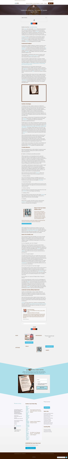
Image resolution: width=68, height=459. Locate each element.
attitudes (24, 118)
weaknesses (36, 55)
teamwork (43, 194)
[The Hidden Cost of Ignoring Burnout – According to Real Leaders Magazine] (28, 434)
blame (28, 281)
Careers (15, 422)
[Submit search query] (46, 323)
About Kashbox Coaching (18, 420)
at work (29, 145)
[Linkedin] (15, 428)
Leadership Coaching (33, 27)
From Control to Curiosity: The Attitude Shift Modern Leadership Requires (35, 411)
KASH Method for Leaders (48, 415)
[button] (31, 23)
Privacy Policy (41, 453)
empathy (23, 250)
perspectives (24, 201)
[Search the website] (34, 323)
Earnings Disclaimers (49, 453)
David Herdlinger (34, 7)
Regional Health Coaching (48, 422)
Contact (47, 0)
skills (33, 71)
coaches (40, 216)
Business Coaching (47, 416)
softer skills (31, 55)
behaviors (37, 172)
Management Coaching (48, 431)
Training (23, 302)
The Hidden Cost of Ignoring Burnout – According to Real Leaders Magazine (35, 433)
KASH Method (16, 421)
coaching (27, 41)
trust (24, 133)
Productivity (25, 119)
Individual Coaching (47, 421)
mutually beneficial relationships (32, 230)
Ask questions (24, 262)
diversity (37, 31)
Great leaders (41, 271)
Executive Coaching (47, 419)
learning (28, 286)
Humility (23, 36)
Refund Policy (52, 453)
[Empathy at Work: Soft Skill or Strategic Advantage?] (28, 422)
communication (24, 80)
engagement (25, 68)
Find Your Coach (44, 0)
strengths (27, 51)
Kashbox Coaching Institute (48, 413)
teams (26, 40)
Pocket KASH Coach (47, 414)
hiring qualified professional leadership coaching (37, 303)
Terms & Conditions (45, 453)
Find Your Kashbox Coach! (26, 223)
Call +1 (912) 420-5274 (51, 0)
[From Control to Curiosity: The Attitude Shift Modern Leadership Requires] (28, 411)
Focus (39, 248)
